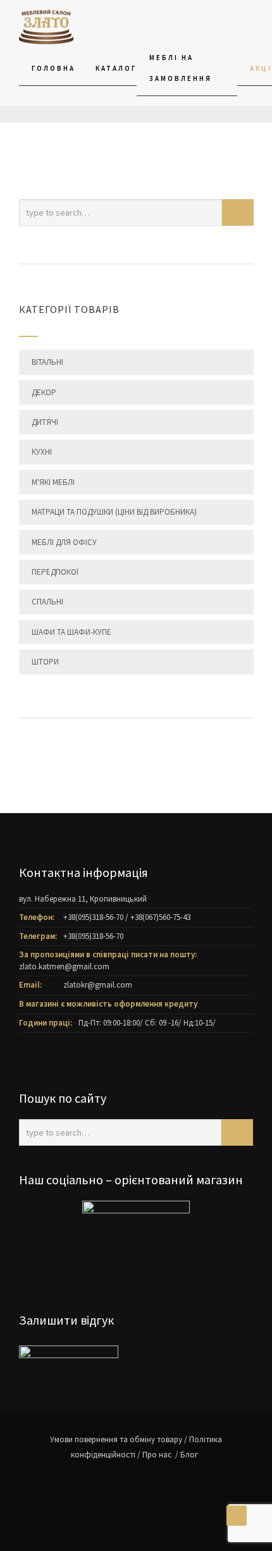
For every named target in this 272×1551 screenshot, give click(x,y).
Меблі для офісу (64, 542)
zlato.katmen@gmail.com (64, 966)
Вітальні (47, 362)
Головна (53, 68)
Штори (45, 661)
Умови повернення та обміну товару (116, 1439)
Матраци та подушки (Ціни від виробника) (114, 511)
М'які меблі (53, 482)
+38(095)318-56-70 (93, 917)
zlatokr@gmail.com (97, 984)
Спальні (47, 601)
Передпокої (55, 572)
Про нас (157, 1454)
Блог (189, 1454)
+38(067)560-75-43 (160, 917)
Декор (44, 392)
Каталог (116, 68)
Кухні (42, 451)
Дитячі (45, 422)
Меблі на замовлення (180, 68)
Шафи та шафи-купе (71, 632)
